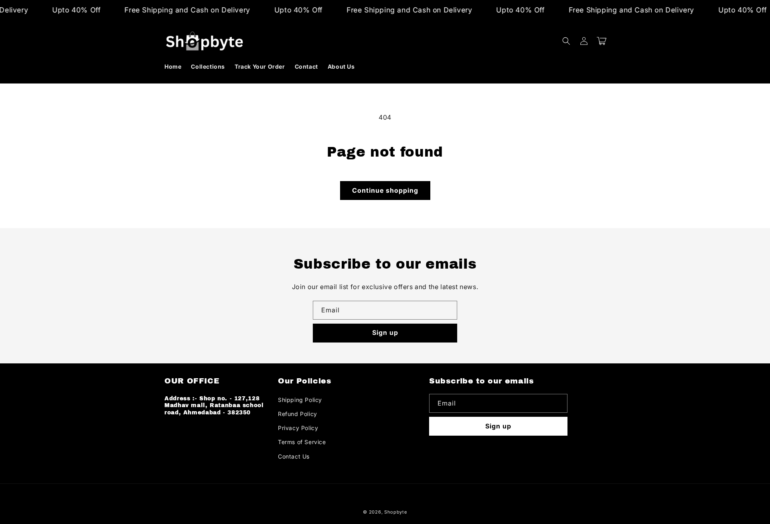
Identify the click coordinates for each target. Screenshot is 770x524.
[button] (566, 41)
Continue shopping (385, 190)
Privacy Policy (298, 427)
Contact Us (294, 456)
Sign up (385, 332)
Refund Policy (297, 413)
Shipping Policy (300, 399)
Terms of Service (302, 441)
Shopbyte (395, 512)
